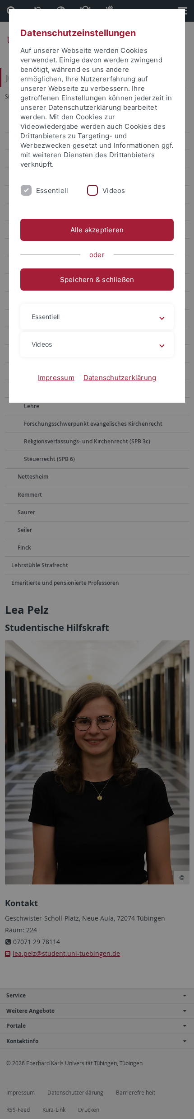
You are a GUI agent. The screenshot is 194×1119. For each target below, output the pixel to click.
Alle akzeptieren (97, 230)
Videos (113, 190)
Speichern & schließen (97, 279)
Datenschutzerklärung (120, 377)
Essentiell (52, 190)
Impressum (56, 377)
